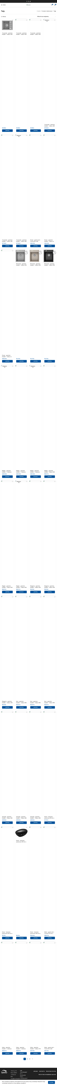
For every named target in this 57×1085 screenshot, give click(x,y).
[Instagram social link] (28, 1)
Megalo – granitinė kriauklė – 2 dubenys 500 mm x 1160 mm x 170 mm (7, 472)
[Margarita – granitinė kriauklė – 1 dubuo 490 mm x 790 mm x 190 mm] (35, 532)
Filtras (4, 16)
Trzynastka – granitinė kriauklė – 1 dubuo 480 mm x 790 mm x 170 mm (49, 126)
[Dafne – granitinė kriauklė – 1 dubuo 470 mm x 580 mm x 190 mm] (35, 994)
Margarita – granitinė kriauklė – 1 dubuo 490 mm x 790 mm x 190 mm (35, 588)
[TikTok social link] (30, 1)
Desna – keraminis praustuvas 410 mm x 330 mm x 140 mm (21, 842)
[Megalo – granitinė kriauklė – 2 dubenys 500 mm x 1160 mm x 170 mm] (21, 417)
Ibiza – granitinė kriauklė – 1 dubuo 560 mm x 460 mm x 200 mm (21, 703)
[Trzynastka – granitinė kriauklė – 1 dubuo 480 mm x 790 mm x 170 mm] (7, 186)
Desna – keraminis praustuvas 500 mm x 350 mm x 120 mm (7, 933)
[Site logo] (29, 5)
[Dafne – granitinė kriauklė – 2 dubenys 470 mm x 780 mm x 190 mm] (7, 994)
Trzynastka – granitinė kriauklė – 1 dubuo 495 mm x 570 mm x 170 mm (7, 35)
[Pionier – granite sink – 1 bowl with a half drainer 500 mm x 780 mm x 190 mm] (35, 186)
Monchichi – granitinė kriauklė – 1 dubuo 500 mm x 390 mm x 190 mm (21, 266)
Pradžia (38, 11)
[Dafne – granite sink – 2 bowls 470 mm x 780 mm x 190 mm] (49, 878)
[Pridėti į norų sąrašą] (12, 20)
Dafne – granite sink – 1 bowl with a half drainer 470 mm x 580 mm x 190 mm (49, 1049)
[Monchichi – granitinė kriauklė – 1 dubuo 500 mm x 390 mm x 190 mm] (21, 256)
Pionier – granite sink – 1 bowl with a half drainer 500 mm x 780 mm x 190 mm (35, 242)
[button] (7, 130)
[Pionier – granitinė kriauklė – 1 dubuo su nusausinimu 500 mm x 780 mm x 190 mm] (49, 186)
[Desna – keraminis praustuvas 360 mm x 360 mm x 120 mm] (35, 878)
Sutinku (51, 1082)
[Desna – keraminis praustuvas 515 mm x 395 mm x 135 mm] (49, 763)
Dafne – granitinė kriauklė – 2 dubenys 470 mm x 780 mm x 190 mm (7, 1049)
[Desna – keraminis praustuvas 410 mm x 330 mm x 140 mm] (21, 832)
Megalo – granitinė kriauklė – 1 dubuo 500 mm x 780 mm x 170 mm (49, 472)
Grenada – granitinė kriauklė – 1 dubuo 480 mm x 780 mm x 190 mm (7, 818)
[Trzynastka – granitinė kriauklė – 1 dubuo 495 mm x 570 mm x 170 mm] (7, 25)
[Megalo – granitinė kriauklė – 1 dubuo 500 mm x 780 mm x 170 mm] (49, 417)
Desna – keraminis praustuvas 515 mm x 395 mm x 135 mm (49, 818)
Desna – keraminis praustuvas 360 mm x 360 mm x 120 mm (35, 933)
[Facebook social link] (27, 1)
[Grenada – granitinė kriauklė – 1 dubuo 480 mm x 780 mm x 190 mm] (7, 763)
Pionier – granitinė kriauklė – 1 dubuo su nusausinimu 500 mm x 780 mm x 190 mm (49, 242)
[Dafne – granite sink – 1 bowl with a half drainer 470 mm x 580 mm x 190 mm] (49, 994)
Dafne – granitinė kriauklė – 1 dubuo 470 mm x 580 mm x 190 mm (35, 1049)
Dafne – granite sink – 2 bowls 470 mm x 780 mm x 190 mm (49, 933)
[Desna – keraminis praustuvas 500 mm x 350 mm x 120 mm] (7, 878)
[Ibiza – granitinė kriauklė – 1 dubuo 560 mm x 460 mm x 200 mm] (21, 648)
